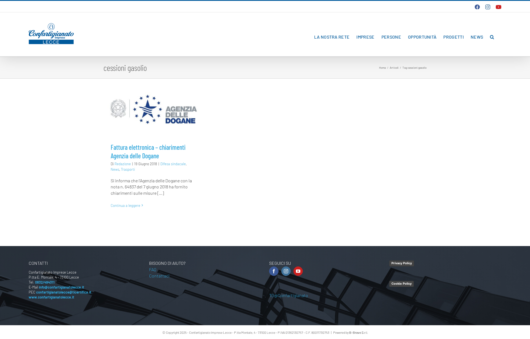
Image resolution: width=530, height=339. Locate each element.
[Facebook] (274, 271)
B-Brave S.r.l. (358, 332)
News (115, 169)
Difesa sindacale (173, 164)
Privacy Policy (401, 263)
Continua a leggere (125, 205)
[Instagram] (286, 271)
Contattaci (159, 275)
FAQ (152, 269)
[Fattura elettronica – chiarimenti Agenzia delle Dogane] (153, 109)
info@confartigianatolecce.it (61, 287)
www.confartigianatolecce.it (51, 297)
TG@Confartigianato (288, 295)
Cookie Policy (401, 283)
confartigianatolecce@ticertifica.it (63, 292)
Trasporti (128, 169)
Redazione (123, 164)
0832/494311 (45, 282)
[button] (492, 37)
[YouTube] (298, 271)
